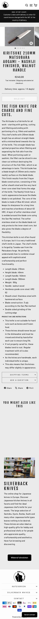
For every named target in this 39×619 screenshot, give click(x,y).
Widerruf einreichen (19, 558)
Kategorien (19, 586)
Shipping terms (19, 375)
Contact (19, 598)
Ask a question (19, 380)
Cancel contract (29, 615)
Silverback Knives (18, 592)
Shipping (19, 80)
